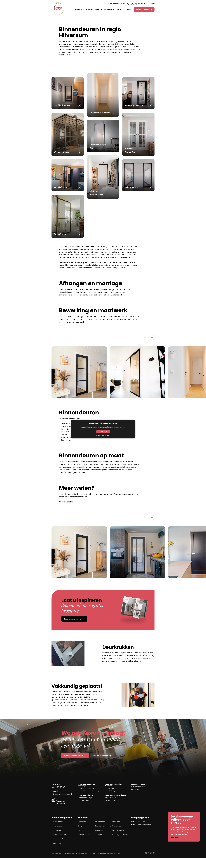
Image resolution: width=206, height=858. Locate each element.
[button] (103, 435)
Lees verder (122, 427)
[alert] (103, 429)
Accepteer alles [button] (103, 431)
